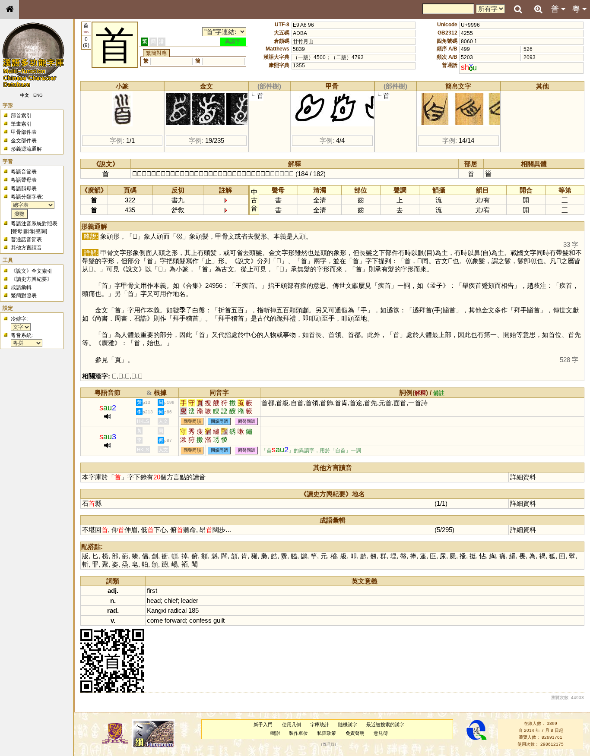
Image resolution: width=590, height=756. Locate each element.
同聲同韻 (192, 421)
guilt (219, 620)
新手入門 (263, 724)
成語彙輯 (21, 287)
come (155, 620)
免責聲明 (355, 733)
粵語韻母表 (24, 189)
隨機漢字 (347, 724)
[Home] (9, 9)
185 (193, 610)
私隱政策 (326, 733)
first (152, 590)
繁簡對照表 (24, 296)
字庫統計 (319, 724)
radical (177, 610)
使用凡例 (291, 724)
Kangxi (156, 610)
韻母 (29, 231)
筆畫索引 (21, 124)
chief (171, 600)
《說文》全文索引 (31, 271)
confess (200, 620)
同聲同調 (246, 421)
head (154, 600)
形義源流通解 (26, 149)
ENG (38, 95)
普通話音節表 (26, 239)
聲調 (40, 231)
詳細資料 (523, 477)
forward (175, 620)
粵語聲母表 (24, 180)
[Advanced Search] (538, 9)
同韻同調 (219, 421)
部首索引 (21, 116)
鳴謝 (275, 733)
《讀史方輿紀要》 (31, 279)
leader (189, 600)
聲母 (17, 231)
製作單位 (298, 733)
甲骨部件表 (24, 132)
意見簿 (381, 733)
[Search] (517, 9)
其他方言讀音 (26, 248)
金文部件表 (24, 141)
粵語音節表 (24, 172)
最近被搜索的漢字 (385, 724)
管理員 (328, 744)
